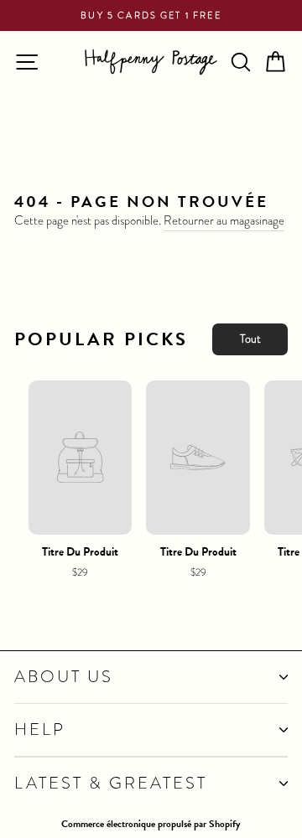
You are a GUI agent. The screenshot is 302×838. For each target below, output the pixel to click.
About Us (63, 677)
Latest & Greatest (110, 783)
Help (39, 729)
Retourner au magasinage (224, 221)
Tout (250, 338)
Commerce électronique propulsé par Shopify (151, 823)
